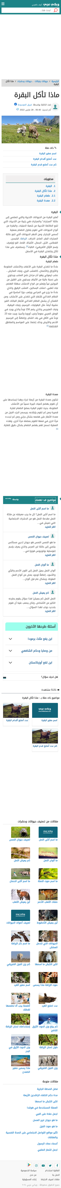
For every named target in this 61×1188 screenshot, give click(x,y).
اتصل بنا (56, 1175)
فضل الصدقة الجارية (47, 1089)
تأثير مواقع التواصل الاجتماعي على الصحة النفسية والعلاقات (32, 1135)
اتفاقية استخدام (52, 1170)
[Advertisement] (30, 47)
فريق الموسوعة (25, 105)
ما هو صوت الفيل (49, 1126)
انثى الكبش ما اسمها (46, 1101)
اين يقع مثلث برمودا (40, 639)
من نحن (33, 1175)
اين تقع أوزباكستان (40, 662)
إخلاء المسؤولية (29, 1179)
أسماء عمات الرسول (47, 1143)
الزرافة (23, 238)
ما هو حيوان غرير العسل (45, 1120)
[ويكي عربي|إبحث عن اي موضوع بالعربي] (51, 5)
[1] (27, 246)
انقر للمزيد (50, 527)
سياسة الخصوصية (28, 1170)
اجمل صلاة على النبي (47, 1114)
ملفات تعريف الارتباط (50, 1179)
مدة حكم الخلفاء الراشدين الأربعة (40, 1095)
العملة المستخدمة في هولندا (42, 1107)
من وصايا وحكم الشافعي (36, 650)
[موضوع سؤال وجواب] (8, 499)
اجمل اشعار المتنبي (48, 1150)
